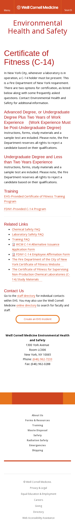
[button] (68, 7)
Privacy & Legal (38, 488)
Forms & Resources (37, 420)
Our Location (6, 398)
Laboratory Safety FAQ (28, 234)
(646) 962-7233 (42, 359)
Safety (37, 435)
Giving (38, 506)
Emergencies (37, 445)
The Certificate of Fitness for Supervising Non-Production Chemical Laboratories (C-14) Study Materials (41, 274)
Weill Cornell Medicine (38, 467)
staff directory (26, 296)
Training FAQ (21, 239)
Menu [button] (7, 10)
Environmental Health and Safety (37, 27)
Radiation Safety (37, 440)
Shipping (37, 450)
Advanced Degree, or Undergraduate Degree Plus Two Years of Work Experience (37, 117)
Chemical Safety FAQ (26, 229)
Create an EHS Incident (37, 319)
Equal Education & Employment (38, 494)
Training (37, 425)
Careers (38, 500)
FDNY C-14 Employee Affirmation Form (42, 254)
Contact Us (69, 398)
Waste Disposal (37, 430)
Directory (38, 512)
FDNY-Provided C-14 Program (25, 209)
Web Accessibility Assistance (38, 518)
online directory (26, 305)
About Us (37, 415)
